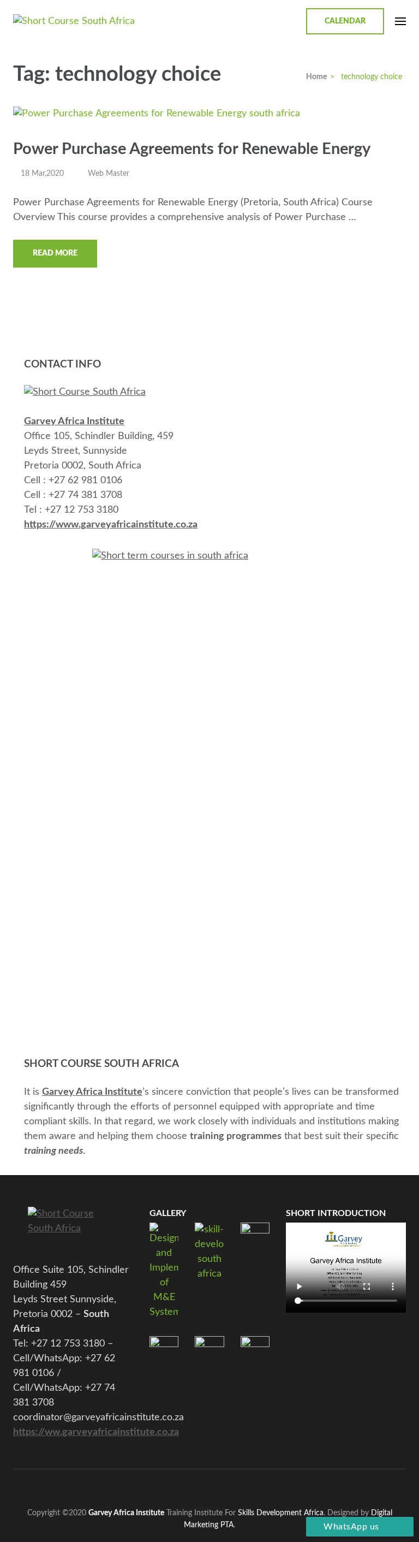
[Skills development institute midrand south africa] (85, 392)
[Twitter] (184, 1486)
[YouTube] (244, 1486)
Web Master (108, 173)
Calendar (345, 21)
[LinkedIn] (224, 1486)
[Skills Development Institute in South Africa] (73, 1227)
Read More (55, 253)
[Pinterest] (204, 1486)
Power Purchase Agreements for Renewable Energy (191, 149)
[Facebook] (163, 1486)
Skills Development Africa (281, 1513)
